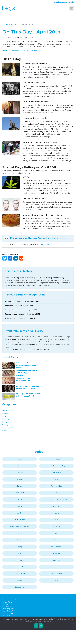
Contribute (58, 2)
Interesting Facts (8, 609)
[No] (74, 623)
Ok (36, 625)
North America (20, 520)
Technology (56, 553)
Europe (19, 486)
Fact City (8, 8)
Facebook (10, 258)
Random (5, 419)
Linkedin (15, 258)
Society (5, 425)
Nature (5, 416)
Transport (19, 567)
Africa (20, 459)
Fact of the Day (8, 410)
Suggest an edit (68, 2)
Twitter (4, 258)
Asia (19, 466)
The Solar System (56, 560)
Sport (19, 553)
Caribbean (19, 472)
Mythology (19, 513)
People (19, 533)
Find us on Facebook (10, 51)
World (4, 431)
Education (56, 479)
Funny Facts (6, 606)
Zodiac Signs (19, 587)
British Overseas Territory (56, 466)
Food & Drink (19, 493)
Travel (56, 567)
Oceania (56, 520)
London (19, 506)
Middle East (56, 506)
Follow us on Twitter (28, 51)
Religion (19, 540)
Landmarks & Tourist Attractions (56, 499)
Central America (56, 472)
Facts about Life (8, 611)
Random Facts (7, 613)
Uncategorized (8, 428)
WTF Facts (6, 615)
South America (56, 547)
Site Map (5, 604)
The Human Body (19, 560)
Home (4, 24)
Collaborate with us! (9, 600)
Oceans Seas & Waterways (19, 526)
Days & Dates (19, 479)
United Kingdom (56, 574)
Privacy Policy (7, 602)
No (41, 625)
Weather (20, 580)
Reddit (21, 258)
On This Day (12, 24)
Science (5, 422)
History (5, 413)
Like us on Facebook (37, 238)
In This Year (20, 499)
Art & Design (56, 459)
